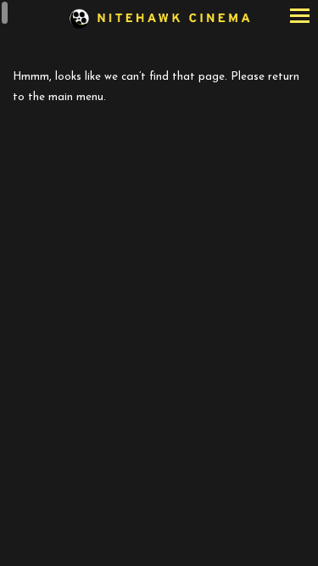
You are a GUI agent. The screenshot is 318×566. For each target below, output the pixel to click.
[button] (300, 17)
